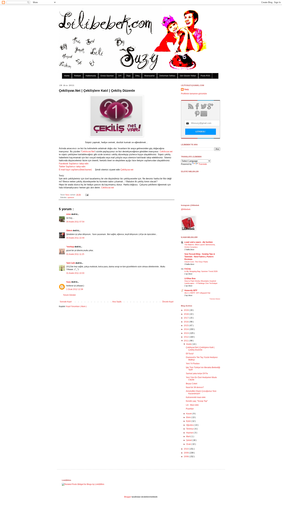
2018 (186, 314)
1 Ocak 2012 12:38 (74, 289)
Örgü (128, 76)
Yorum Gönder (69, 295)
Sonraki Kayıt (65, 302)
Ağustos (190, 425)
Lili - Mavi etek (192, 405)
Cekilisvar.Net (87, 151)
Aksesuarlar (149, 76)
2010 (186, 449)
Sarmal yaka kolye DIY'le (197, 373)
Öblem (69, 230)
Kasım (189, 413)
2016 (186, 322)
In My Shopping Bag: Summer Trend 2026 (201, 271)
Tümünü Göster (215, 299)
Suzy (67, 195)
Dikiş (137, 76)
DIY (120, 76)
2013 (186, 333)
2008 (186, 456)
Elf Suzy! (190, 353)
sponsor (71, 197)
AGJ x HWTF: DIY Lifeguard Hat (197, 293)
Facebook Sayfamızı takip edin (73, 163)
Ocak (188, 444)
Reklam (77, 76)
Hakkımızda (91, 76)
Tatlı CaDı (71, 263)
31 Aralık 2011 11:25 (75, 254)
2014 (186, 329)
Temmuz (190, 429)
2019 (186, 310)
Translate (203, 164)
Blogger (127, 497)
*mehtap (70, 247)
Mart (188, 436)
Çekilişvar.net (127, 169)
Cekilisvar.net (165, 151)
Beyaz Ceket (191, 383)
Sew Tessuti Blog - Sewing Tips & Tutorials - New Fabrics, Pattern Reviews (199, 256)
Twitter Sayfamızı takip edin (72, 166)
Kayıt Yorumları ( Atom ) (76, 306)
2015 (186, 325)
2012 (186, 337)
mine (68, 214)
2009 (186, 453)
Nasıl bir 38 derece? (195, 387)
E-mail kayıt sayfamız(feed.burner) (76, 169)
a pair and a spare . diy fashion (198, 242)
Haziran (190, 433)
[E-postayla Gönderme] (86, 195)
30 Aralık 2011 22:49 (75, 238)
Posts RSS (205, 76)
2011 (186, 341)
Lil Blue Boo (190, 278)
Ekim (188, 417)
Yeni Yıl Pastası (193, 363)
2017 (186, 318)
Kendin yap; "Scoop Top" (197, 401)
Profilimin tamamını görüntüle (194, 94)
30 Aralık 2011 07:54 (75, 222)
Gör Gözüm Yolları (188, 76)
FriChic (187, 269)
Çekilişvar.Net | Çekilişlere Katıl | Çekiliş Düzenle (200, 348)
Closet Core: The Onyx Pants (196, 262)
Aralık (189, 344)
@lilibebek (185, 209)
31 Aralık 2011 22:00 (75, 273)
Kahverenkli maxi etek (195, 397)
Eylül (188, 421)
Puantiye (190, 409)
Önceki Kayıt (167, 302)
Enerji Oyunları (107, 76)
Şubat (189, 440)
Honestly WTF (190, 290)
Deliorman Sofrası (167, 76)
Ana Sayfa (116, 302)
